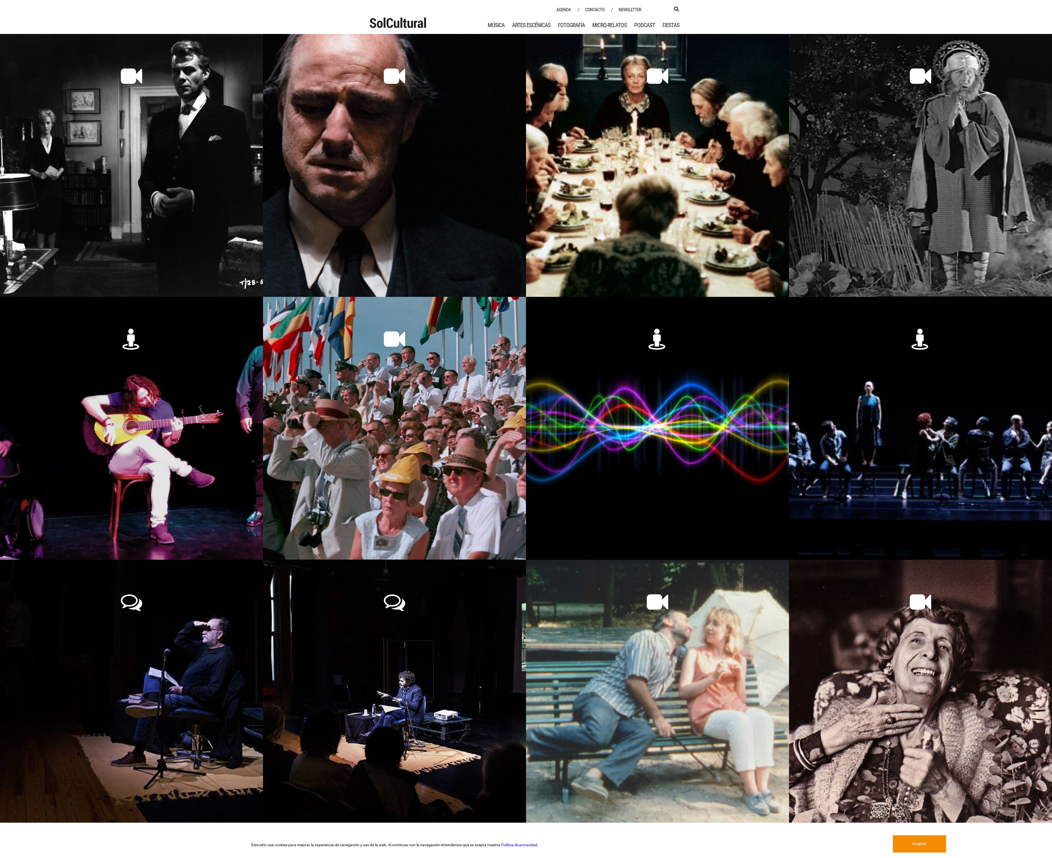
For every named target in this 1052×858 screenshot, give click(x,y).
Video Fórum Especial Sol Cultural (394, 359)
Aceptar (919, 843)
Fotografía (571, 25)
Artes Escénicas (531, 25)
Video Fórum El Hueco (131, 96)
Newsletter (630, 9)
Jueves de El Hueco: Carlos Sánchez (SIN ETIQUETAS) (131, 365)
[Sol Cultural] (398, 23)
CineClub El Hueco (657, 622)
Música (496, 25)
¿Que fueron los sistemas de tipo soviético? (131, 628)
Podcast (644, 25)
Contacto (594, 9)
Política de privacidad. (519, 845)
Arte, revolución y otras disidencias (394, 622)
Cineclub (921, 622)
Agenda (563, 9)
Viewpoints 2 (920, 359)
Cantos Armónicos (657, 359)
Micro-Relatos (609, 25)
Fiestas (670, 25)
